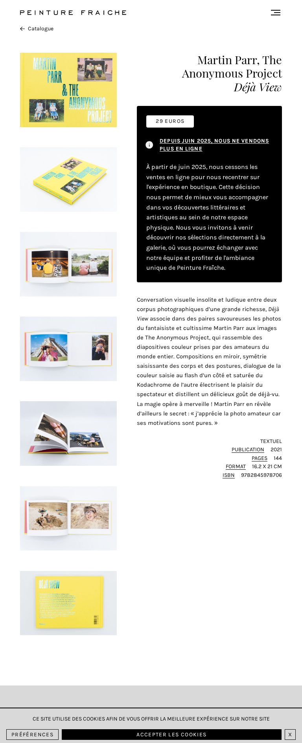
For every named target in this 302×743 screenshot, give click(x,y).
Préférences (32, 734)
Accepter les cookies (171, 734)
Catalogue (40, 28)
